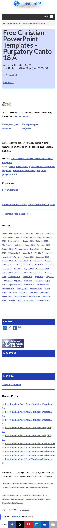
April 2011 (18, 233)
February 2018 (42, 300)
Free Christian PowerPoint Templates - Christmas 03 (30, 447)
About (9, 483)
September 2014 (42, 269)
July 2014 (18, 269)
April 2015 (39, 277)
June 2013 (7, 257)
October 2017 (34, 296)
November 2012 (21, 249)
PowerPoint (15, 24)
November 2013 (21, 261)
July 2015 (18, 281)
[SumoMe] (45, 524)
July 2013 (18, 257)
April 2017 (12, 293)
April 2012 (18, 245)
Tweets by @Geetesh (11, 384)
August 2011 (8, 237)
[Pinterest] (28, 524)
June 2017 (34, 293)
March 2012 (7, 245)
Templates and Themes (19, 483)
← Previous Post (10, 75)
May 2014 (50, 265)
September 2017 (20, 296)
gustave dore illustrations (23, 170)
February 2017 (36, 289)
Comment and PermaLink (14, 204)
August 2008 (7, 233)
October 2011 (35, 237)
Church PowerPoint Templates (32, 495)
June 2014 (7, 269)
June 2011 (39, 233)
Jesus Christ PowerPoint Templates (36, 487)
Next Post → (8, 83)
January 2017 (22, 289)
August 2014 (29, 269)
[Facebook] (12, 524)
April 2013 (39, 253)
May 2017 (23, 293)
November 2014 (21, 273)
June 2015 (7, 281)
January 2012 (28, 241)
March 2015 (27, 277)
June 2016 (28, 281)
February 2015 (14, 277)
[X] (20, 524)
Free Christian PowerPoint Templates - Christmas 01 (30, 455)
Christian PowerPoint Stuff (33, 24)
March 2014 (27, 265)
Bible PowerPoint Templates (11, 495)
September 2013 (42, 257)
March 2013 (27, 253)
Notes (46, 483)
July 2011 (49, 233)
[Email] (53, 524)
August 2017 (7, 296)
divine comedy (23, 166)
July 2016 (38, 281)
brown (12, 166)
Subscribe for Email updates (41, 204)
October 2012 (7, 249)
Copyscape (25, 510)
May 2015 (50, 277)
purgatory (41, 170)
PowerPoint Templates (35, 483)
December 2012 (36, 249)
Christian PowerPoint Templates (13, 487)
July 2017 (44, 293)
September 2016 (14, 285)
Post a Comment (10, 190)
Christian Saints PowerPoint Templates (31, 499)
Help (51, 483)
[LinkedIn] (37, 524)
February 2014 (14, 265)
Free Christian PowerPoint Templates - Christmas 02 (30, 451)
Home (6, 24)
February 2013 (14, 253)
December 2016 (8, 289)
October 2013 (7, 261)
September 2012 (43, 245)
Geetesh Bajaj (16, 516)
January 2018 (28, 300)
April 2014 (39, 265)
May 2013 (50, 253)
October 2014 (7, 273)
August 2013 (29, 257)
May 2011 (29, 233)
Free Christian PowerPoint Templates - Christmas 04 (30, 443)
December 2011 (14, 241)
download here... (22, 116)
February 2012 (42, 241)
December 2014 (36, 273)
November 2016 (43, 285)
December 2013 (36, 261)
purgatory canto (9, 174)
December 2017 (14, 300)
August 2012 (30, 245)
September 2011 (21, 237)
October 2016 (29, 285)
